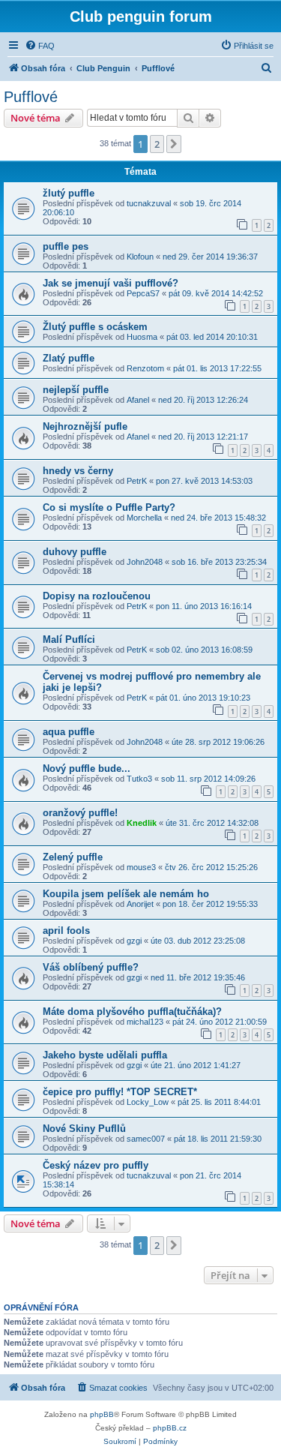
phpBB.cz (170, 1428)
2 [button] (157, 144)
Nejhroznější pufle (85, 426)
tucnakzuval (149, 203)
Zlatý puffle (68, 358)
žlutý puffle (68, 193)
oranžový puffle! (80, 812)
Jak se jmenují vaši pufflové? (110, 283)
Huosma (142, 336)
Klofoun (140, 256)
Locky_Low (148, 1101)
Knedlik (142, 822)
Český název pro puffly (95, 1165)
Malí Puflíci (69, 639)
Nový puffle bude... (86, 768)
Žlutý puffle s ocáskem (95, 326)
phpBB (102, 1414)
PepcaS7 (143, 293)
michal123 (145, 1021)
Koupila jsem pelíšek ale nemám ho (126, 893)
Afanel (138, 399)
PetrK (137, 480)
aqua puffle (68, 731)
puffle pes (65, 246)
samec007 (146, 1138)
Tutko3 (139, 778)
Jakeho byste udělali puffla (105, 1055)
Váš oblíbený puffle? (91, 967)
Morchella (144, 517)
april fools (66, 930)
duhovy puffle (74, 551)
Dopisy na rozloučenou (97, 596)
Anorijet (140, 903)
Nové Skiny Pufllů (84, 1128)
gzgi (134, 940)
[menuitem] (40, 46)
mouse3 (141, 867)
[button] (173, 144)
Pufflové (31, 97)
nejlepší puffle (76, 389)
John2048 (145, 561)
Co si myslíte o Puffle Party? (109, 507)
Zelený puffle (73, 857)
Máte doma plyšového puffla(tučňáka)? (132, 1011)
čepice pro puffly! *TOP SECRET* (120, 1091)
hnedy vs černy (78, 470)
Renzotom (145, 368)
